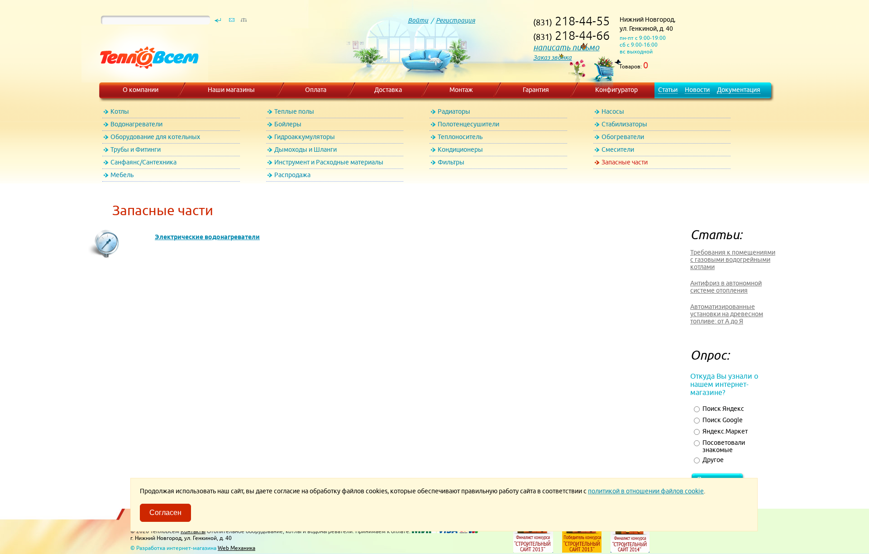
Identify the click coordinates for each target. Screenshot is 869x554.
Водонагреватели (136, 124)
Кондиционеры (460, 149)
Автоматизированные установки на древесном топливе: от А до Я (726, 314)
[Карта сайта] (243, 22)
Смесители (618, 149)
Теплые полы (294, 111)
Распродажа (292, 174)
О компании (140, 89)
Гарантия (536, 89)
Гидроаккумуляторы (304, 136)
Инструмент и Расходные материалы (328, 162)
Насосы (613, 111)
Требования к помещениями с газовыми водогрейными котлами (732, 259)
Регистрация (455, 20)
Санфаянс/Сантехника (143, 162)
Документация (738, 89)
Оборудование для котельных (155, 136)
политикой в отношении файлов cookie (646, 491)
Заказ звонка (552, 57)
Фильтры (451, 162)
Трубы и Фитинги (135, 149)
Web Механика (236, 547)
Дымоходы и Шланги (305, 149)
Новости (697, 89)
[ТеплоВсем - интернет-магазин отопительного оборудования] (145, 78)
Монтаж (461, 89)
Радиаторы (454, 111)
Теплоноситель (460, 136)
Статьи (668, 89)
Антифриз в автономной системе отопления (726, 286)
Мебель (122, 174)
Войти (418, 20)
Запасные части (625, 162)
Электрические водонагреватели (207, 237)
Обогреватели (623, 136)
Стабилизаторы (624, 124)
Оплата (315, 89)
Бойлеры (287, 124)
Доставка (388, 89)
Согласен (165, 512)
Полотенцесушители (468, 124)
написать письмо (566, 47)
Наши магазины (231, 89)
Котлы (119, 111)
